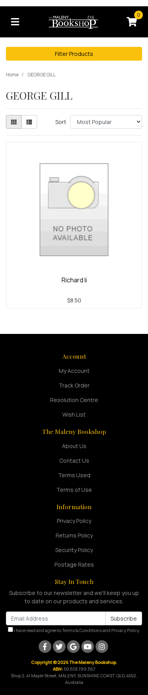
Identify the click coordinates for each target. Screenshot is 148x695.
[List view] (29, 122)
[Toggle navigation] (15, 22)
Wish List (74, 414)
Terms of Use (74, 489)
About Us (74, 446)
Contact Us (74, 460)
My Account (74, 370)
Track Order (74, 385)
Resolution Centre (74, 400)
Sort (60, 122)
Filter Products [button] (74, 53)
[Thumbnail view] (14, 122)
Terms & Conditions (82, 630)
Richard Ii (74, 280)
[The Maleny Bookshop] (74, 21)
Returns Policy (74, 535)
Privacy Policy (74, 520)
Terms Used (74, 475)
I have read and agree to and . (76, 630)
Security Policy (74, 550)
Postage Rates (74, 564)
